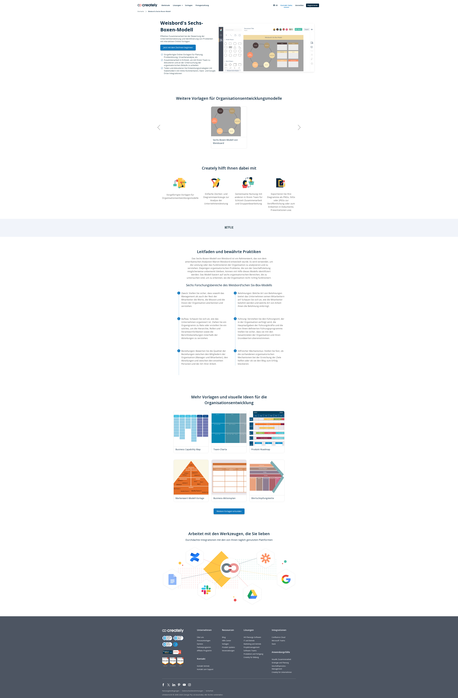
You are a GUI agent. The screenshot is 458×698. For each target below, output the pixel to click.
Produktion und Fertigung (253, 654)
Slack (274, 644)
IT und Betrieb (249, 640)
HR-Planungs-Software (252, 637)
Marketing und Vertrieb (252, 644)
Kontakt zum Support (205, 669)
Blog (224, 637)
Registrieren (312, 5)
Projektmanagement (252, 647)
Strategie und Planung (280, 662)
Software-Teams (250, 650)
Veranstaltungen (228, 650)
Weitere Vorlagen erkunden (229, 511)
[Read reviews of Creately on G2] (177, 652)
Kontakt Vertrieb (203, 666)
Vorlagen (189, 5)
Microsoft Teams (278, 640)
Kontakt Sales (286, 5)
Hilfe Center (226, 640)
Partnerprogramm (204, 647)
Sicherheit (209, 691)
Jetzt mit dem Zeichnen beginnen (178, 47)
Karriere (200, 644)
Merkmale (165, 5)
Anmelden (299, 5)
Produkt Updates (228, 647)
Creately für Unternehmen (282, 672)
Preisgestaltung (202, 5)
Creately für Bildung (251, 657)
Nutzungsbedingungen (170, 691)
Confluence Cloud (278, 637)
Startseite (140, 11)
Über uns (200, 637)
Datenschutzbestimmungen (192, 691)
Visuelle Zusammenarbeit (281, 659)
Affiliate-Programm (204, 650)
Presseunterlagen (203, 640)
